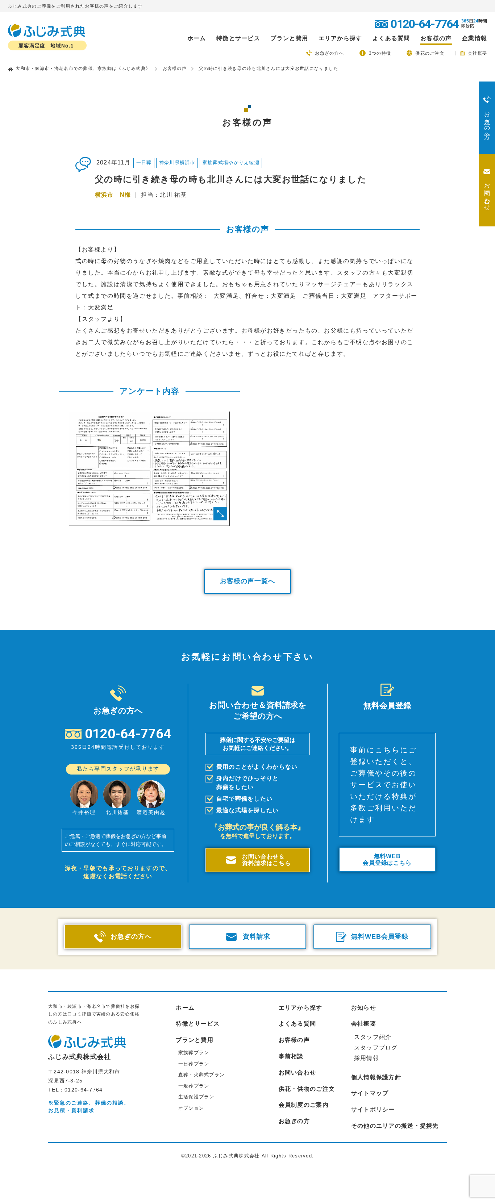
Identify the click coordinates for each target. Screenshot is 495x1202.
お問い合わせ (297, 1072)
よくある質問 (391, 38)
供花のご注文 (429, 53)
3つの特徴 (380, 53)
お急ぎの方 (294, 1121)
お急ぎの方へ (329, 53)
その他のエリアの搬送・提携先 (395, 1126)
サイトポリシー (373, 1109)
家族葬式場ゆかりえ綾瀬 (231, 162)
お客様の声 (436, 38)
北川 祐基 (173, 195)
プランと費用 (194, 1040)
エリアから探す (301, 1008)
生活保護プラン (196, 1096)
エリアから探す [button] (340, 38)
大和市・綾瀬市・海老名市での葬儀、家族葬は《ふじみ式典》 (83, 68)
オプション (191, 1108)
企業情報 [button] (474, 38)
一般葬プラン (193, 1086)
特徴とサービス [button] (238, 38)
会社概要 (477, 53)
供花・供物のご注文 (307, 1089)
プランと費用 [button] (289, 38)
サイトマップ (370, 1093)
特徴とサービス (198, 1024)
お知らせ (363, 1008)
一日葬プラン (193, 1064)
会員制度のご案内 (304, 1105)
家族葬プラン (193, 1052)
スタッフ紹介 (373, 1037)
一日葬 (144, 162)
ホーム (196, 38)
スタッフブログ (376, 1047)
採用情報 (366, 1058)
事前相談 (291, 1056)
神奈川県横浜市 (177, 162)
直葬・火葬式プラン (201, 1074)
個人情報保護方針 (376, 1077)
